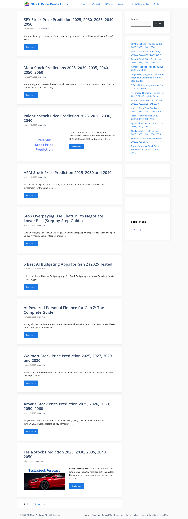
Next (41, 504)
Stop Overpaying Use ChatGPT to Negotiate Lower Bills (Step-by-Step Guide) (63, 218)
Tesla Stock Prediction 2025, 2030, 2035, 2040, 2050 (65, 454)
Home (83, 4)
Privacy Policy (132, 515)
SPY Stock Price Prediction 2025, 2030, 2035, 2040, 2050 (69, 22)
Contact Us (107, 515)
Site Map (164, 515)
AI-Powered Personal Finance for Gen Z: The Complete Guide (64, 310)
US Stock (109, 4)
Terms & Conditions (149, 515)
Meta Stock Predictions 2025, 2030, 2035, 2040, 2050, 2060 (66, 70)
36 (34, 504)
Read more (31, 47)
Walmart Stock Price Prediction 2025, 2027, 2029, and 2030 (68, 358)
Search (134, 18)
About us (96, 515)
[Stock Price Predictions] (27, 4)
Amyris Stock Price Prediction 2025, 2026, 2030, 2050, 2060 (67, 406)
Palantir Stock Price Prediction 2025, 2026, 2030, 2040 (67, 118)
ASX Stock (96, 4)
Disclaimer (119, 515)
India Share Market (140, 4)
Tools (156, 4)
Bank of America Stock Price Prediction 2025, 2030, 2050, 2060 (145, 149)
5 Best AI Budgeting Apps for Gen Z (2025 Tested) (69, 264)
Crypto (121, 4)
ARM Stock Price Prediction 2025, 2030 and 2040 (68, 172)
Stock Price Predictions (49, 4)
